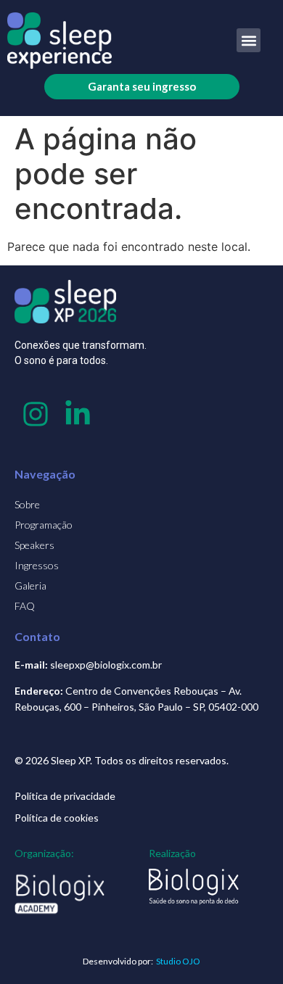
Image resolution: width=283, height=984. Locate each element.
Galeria (30, 585)
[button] (249, 40)
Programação (44, 524)
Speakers (34, 545)
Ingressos (37, 565)
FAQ (25, 606)
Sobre (27, 504)
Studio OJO (178, 961)
